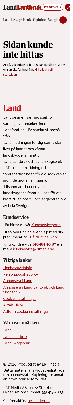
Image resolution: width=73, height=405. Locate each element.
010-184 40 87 (44, 244)
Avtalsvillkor (13, 305)
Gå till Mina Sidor (44, 237)
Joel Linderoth (38, 401)
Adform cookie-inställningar (26, 311)
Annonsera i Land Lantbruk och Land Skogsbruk (33, 290)
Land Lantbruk (15, 337)
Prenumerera (52, 7)
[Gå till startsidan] (22, 7)
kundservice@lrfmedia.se (33, 249)
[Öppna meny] (63, 20)
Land (7, 19)
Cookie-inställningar (19, 298)
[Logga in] (68, 7)
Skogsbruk (22, 19)
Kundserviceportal (46, 225)
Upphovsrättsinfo (17, 268)
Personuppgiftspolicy (20, 274)
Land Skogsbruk (16, 343)
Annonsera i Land (17, 281)
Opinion (39, 19)
